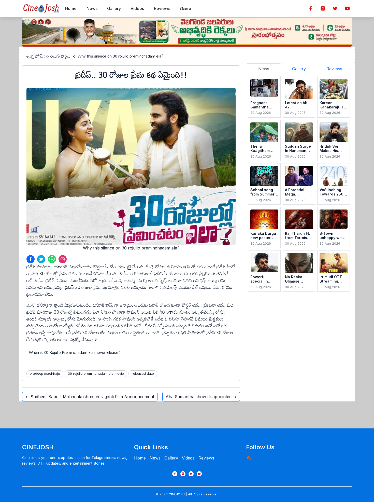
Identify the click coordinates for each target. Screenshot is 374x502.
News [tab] (263, 68)
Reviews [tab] (334, 68)
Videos (188, 458)
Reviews (206, 458)
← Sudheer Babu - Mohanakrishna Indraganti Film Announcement (89, 396)
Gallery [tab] (299, 68)
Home (140, 458)
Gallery (171, 458)
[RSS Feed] (248, 457)
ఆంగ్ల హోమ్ (34, 56)
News (155, 458)
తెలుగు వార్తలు (60, 56)
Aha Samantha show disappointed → (201, 396)
